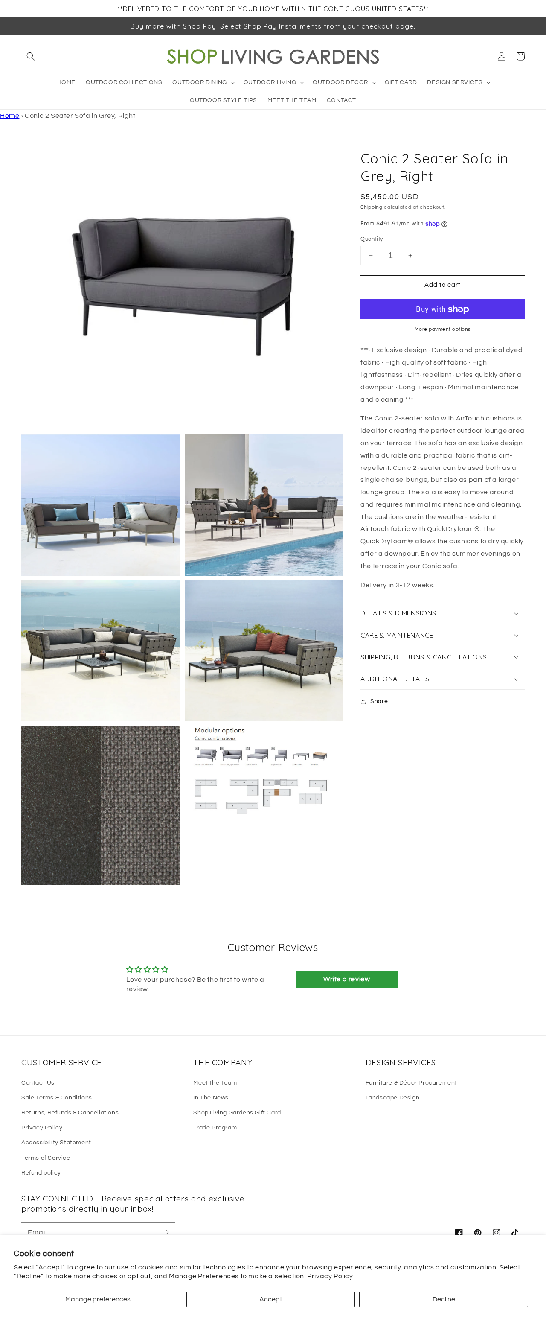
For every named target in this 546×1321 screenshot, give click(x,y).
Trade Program (215, 1128)
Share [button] (379, 702)
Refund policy (41, 1173)
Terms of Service (45, 1158)
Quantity (371, 239)
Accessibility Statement (56, 1143)
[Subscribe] (165, 1232)
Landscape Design (393, 1098)
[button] (30, 56)
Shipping (371, 207)
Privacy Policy (330, 1276)
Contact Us (38, 1083)
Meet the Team (215, 1083)
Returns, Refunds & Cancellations (70, 1113)
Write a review (346, 979)
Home (9, 115)
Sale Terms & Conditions (56, 1098)
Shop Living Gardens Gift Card (237, 1113)
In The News (211, 1098)
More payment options (443, 329)
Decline (444, 1299)
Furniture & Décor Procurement (411, 1083)
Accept (270, 1299)
